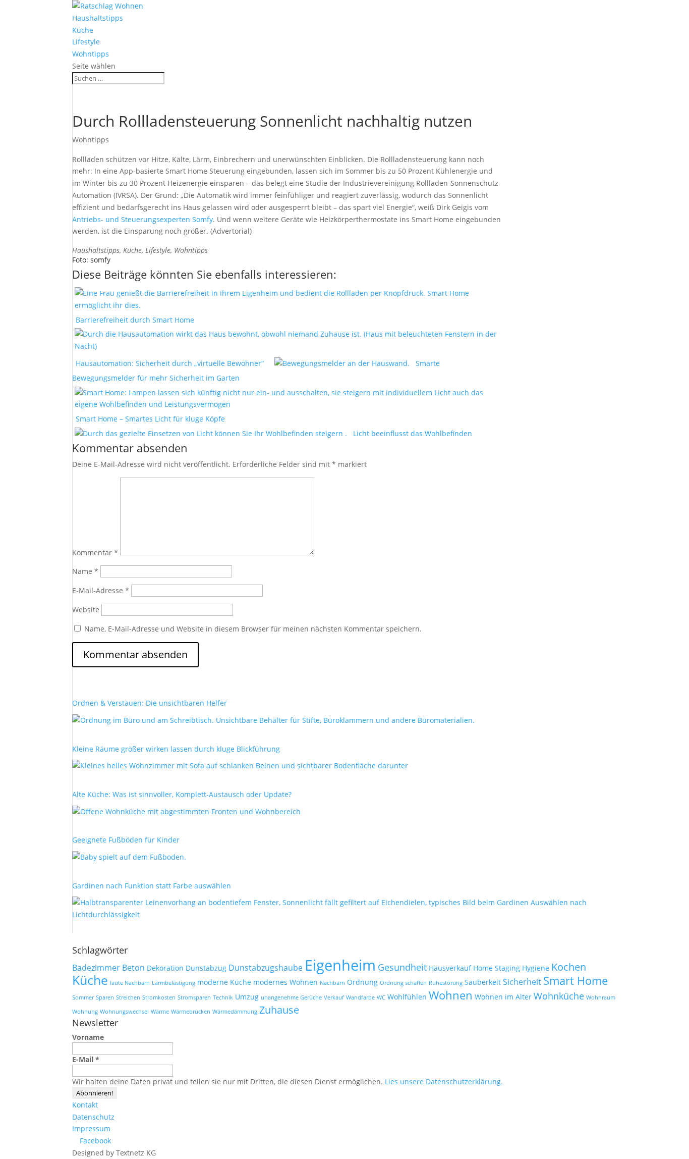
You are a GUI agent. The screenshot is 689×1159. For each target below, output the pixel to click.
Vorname (88, 1037)
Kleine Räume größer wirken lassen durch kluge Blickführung (176, 749)
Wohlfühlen (407, 997)
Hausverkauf (450, 968)
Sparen (105, 997)
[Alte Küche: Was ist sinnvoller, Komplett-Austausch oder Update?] (186, 813)
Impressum (91, 1128)
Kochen (568, 967)
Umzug (247, 997)
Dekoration (165, 968)
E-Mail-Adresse (100, 590)
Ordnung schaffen (403, 982)
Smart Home (575, 980)
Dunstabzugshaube (265, 967)
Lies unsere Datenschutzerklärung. (444, 1081)
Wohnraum (600, 997)
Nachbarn (332, 982)
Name (85, 571)
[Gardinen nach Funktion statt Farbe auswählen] (342, 910)
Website (85, 609)
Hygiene (535, 968)
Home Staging (496, 968)
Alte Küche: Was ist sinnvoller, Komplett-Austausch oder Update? (182, 794)
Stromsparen (194, 997)
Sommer (83, 997)
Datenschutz (93, 1117)
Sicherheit (522, 981)
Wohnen (451, 995)
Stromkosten (159, 997)
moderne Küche (224, 982)
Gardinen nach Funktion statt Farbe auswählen (151, 885)
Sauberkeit (483, 982)
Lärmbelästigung (173, 982)
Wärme (160, 1011)
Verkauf (334, 997)
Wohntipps (90, 54)
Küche (82, 30)
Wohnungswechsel (124, 1011)
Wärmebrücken (190, 1011)
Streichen (128, 997)
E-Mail (85, 1059)
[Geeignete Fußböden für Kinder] (129, 859)
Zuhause (279, 1010)
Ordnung (362, 982)
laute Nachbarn (130, 982)
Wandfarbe (360, 997)
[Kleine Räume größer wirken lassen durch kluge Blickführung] (240, 767)
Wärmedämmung (234, 1011)
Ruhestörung (446, 982)
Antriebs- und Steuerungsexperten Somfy (142, 219)
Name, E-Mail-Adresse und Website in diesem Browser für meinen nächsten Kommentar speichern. (253, 629)
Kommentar (95, 552)
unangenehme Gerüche (291, 997)
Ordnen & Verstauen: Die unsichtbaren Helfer (149, 703)
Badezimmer (96, 967)
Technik (223, 997)
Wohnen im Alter (503, 997)
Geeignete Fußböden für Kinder (126, 840)
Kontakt (85, 1105)
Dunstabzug (206, 968)
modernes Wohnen (285, 982)
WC (381, 997)
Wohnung (85, 1011)
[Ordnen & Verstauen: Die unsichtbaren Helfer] (273, 722)
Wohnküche (559, 996)
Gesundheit (402, 967)
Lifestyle (86, 41)
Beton (133, 967)
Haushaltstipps (97, 18)
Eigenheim (340, 965)
